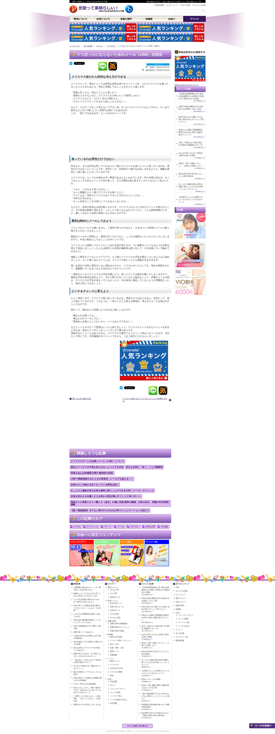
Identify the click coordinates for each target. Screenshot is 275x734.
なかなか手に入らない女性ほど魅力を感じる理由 (190, 154)
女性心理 (150, 526)
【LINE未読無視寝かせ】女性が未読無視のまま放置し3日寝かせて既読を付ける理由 (191, 96)
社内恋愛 (113, 703)
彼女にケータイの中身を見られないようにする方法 (97, 467)
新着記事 (76, 584)
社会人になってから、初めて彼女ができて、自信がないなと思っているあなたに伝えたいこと (87, 690)
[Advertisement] (90, 135)
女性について (103, 19)
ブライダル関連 (116, 672)
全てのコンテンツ (182, 584)
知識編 (149, 19)
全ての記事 (186, 5)
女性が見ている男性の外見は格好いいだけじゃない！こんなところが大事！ (87, 608)
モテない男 (114, 590)
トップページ (74, 46)
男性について (80, 19)
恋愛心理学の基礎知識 (118, 624)
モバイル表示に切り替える (137, 726)
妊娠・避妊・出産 (117, 648)
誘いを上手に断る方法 (81, 399)
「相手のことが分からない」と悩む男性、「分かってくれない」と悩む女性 (87, 698)
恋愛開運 (113, 655)
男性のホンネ (115, 597)
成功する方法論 (116, 637)
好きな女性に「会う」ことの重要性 (144, 467)
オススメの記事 (200, 5)
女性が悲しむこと (117, 607)
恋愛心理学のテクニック (119, 627)
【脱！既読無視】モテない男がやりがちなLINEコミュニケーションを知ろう (110, 510)
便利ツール (114, 651)
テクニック (92, 526)
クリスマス (111, 46)
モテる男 (113, 593)
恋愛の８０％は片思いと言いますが (87, 705)
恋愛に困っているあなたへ (83, 632)
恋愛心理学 (126, 19)
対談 (112, 676)
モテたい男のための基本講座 (84, 684)
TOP (177, 587)
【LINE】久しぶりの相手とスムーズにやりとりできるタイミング (190, 199)
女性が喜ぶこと (116, 603)
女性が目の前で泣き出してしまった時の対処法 (190, 175)
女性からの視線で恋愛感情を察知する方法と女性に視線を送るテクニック (190, 132)
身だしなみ (114, 644)
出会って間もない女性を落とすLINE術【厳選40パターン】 (190, 143)
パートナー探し (116, 696)
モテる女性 (114, 614)
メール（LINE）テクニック (120, 640)
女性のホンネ (115, 610)
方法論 (164, 526)
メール (120, 526)
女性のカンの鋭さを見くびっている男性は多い (95, 484)
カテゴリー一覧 (182, 637)
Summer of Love (116, 668)
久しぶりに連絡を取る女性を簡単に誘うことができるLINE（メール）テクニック (112, 490)
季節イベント (115, 661)
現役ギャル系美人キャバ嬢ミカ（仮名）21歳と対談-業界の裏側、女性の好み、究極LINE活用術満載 (120, 503)
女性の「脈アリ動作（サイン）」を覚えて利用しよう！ (190, 164)
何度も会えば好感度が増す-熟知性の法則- (92, 473)
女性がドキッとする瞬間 (151, 679)
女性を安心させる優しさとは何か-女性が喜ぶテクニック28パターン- (106, 496)
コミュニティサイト (118, 689)
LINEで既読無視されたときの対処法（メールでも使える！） (102, 479)
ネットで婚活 (115, 692)
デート (107, 526)
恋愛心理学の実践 (117, 631)
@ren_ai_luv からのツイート (187, 85)
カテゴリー (112, 584)
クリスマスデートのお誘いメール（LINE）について (97, 461)
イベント (194, 19)
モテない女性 (115, 618)
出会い (171, 19)
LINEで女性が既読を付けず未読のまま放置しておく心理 (190, 107)
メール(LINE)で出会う (118, 700)
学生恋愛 (113, 682)
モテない (135, 526)
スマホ (77, 526)
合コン (112, 685)
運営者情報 (160, 5)
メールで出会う (184, 626)
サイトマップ (173, 5)
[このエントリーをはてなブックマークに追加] (70, 63)
